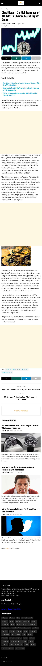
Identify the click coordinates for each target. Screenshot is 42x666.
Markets (4, 638)
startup (31, 641)
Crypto (8, 9)
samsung (5, 641)
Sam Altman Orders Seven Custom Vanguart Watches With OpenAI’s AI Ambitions (21, 84)
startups (4, 645)
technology (18, 645)
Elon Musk (18, 628)
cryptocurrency (7, 372)
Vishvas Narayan (9, 24)
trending (10, 648)
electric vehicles (7, 628)
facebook (35, 628)
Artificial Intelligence (22, 621)
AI (31, 618)
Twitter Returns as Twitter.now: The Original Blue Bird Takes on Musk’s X (20, 94)
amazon (4, 621)
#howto (12, 618)
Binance (25, 369)
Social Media (15, 641)
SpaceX (23, 641)
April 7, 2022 (20, 24)
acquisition (25, 618)
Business (5, 624)
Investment (5, 635)
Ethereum (27, 628)
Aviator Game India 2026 (11, 609)
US (23, 648)
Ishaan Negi (6, 431)
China (12, 624)
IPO (24, 635)
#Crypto (8, 369)
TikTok (33, 645)
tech (11, 645)
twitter (18, 648)
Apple (11, 621)
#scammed (16, 369)
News (25, 638)
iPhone (18, 635)
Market (30, 635)
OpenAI (32, 638)
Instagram (33, 631)
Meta (11, 638)
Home (3, 9)
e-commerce (32, 624)
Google (19, 631)
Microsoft (18, 638)
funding (4, 631)
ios (13, 635)
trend (4, 648)
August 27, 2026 (15, 431)
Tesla (26, 645)
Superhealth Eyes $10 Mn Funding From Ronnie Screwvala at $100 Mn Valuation (21, 89)
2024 (18, 618)
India (25, 631)
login (7, 548)
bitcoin (34, 621)
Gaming (12, 631)
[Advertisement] (21, 132)
